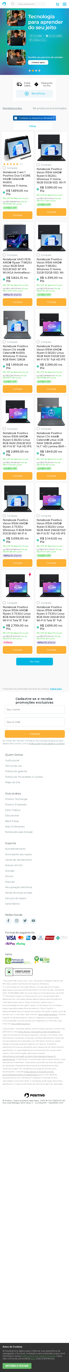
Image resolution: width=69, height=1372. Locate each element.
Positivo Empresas (15, 804)
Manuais (10, 881)
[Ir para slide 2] (33, 71)
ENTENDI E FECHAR (17, 1365)
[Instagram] (16, 921)
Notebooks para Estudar (19, 832)
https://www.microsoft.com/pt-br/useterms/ (39, 1031)
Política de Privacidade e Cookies (47, 743)
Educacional (12, 815)
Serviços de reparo (15, 898)
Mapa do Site (12, 782)
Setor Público (13, 810)
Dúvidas (9, 870)
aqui (33, 1358)
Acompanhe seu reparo (18, 854)
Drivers (9, 876)
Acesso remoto (14, 865)
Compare (12, 168)
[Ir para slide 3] (36, 71)
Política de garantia (16, 771)
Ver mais (34, 661)
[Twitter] (25, 921)
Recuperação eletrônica (18, 887)
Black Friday (12, 821)
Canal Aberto (12, 903)
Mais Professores (15, 826)
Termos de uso (13, 765)
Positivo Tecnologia (16, 799)
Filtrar (32, 126)
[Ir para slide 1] (30, 71)
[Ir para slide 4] (39, 71)
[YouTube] (33, 921)
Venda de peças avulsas (18, 892)
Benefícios (38, 93)
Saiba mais (56, 689)
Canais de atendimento (18, 859)
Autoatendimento (15, 848)
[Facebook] (8, 921)
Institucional (12, 760)
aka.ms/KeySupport (47, 1014)
